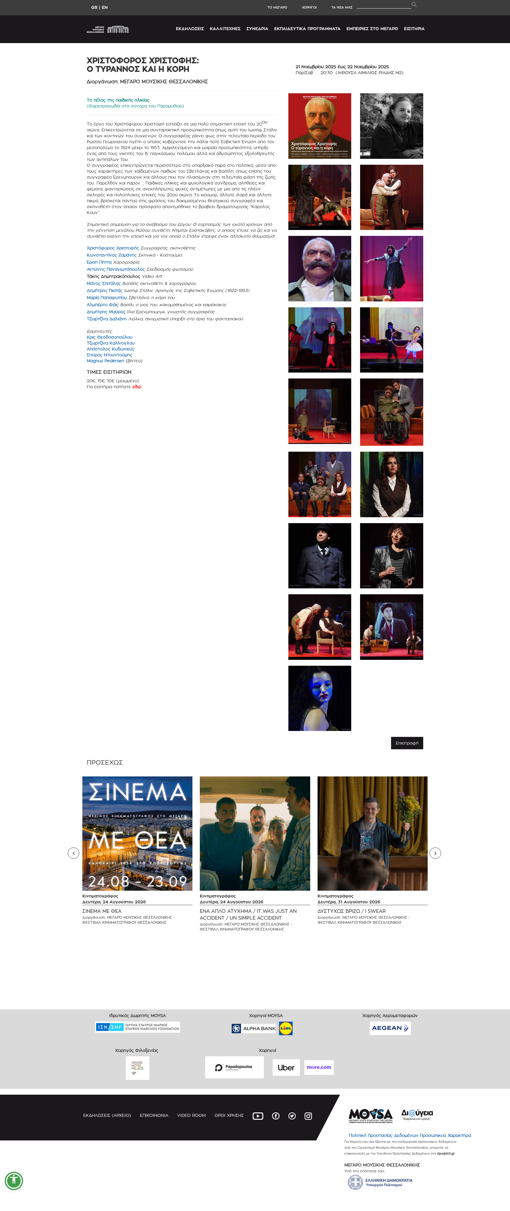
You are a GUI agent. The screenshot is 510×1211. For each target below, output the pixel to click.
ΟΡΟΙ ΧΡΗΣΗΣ (229, 1115)
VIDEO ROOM (191, 1115)
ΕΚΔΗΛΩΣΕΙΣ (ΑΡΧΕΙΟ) (107, 1115)
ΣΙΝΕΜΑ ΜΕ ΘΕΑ (102, 911)
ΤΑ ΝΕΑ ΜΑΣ (341, 7)
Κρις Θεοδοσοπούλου (110, 337)
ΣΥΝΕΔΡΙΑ (257, 28)
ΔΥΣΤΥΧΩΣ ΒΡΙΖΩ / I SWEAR (352, 911)
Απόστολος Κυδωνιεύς (111, 349)
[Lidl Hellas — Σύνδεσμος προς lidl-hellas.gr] (277, 1026)
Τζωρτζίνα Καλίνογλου (111, 343)
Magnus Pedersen (106, 360)
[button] (14, 1181)
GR (94, 7)
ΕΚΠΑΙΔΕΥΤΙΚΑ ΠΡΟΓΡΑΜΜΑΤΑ (307, 28)
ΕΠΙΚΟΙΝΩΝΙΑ (154, 1115)
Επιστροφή (407, 743)
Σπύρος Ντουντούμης (109, 354)
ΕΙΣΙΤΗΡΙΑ (414, 28)
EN (105, 7)
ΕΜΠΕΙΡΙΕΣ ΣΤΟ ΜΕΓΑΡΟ (372, 28)
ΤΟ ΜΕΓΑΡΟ (277, 7)
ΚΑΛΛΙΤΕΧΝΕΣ (225, 28)
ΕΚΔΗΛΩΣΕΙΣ (190, 28)
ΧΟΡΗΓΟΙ (309, 7)
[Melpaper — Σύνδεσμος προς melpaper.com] (303, 1026)
